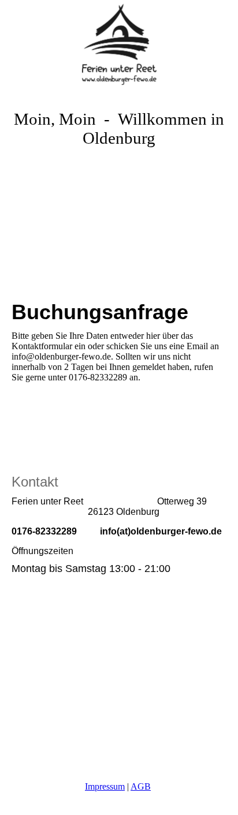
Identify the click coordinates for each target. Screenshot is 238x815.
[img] (119, 43)
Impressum (105, 786)
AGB (141, 786)
